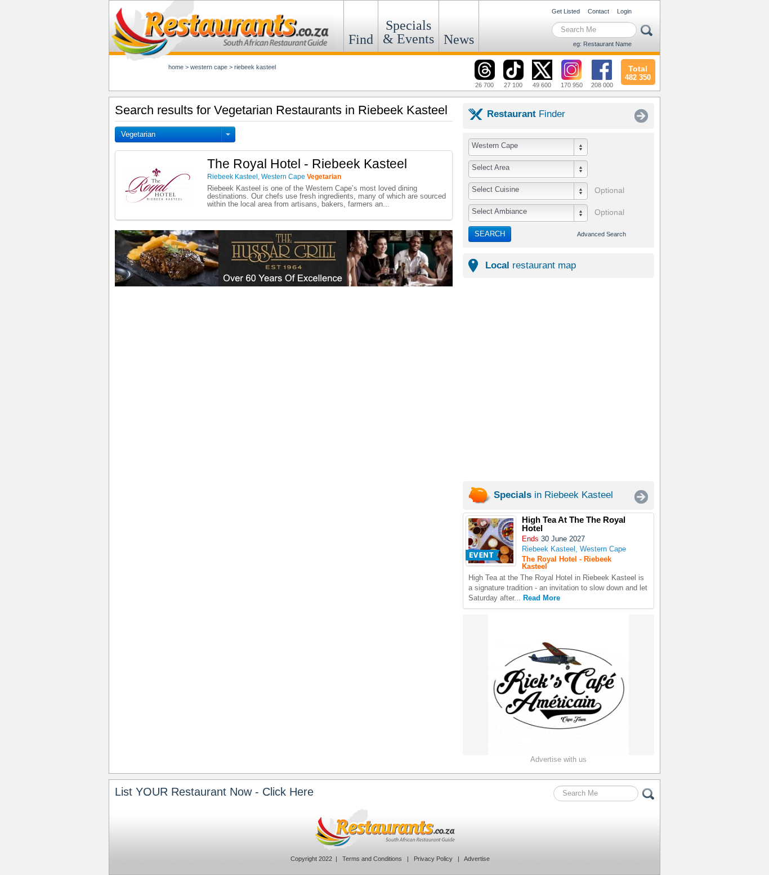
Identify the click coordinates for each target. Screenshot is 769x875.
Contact (598, 11)
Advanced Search (601, 234)
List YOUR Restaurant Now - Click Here (214, 792)
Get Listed (566, 11)
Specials (408, 32)
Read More (541, 598)
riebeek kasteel (255, 67)
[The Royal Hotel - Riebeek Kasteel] (491, 540)
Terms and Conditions (372, 858)
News (459, 39)
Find (360, 39)
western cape (208, 67)
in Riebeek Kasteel (553, 495)
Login (624, 11)
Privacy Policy (433, 858)
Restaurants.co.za (384, 829)
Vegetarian (138, 134)
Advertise (477, 858)
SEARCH (490, 234)
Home (176, 67)
